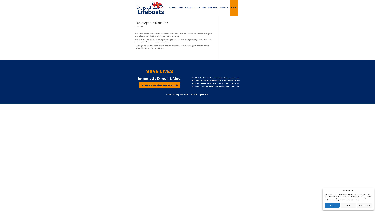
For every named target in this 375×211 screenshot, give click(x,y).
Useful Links (212, 8)
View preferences (364, 205)
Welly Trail (188, 8)
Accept (332, 205)
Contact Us (224, 8)
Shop (204, 8)
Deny (348, 205)
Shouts (197, 8)
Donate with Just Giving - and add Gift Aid (160, 85)
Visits (181, 8)
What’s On (172, 8)
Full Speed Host (202, 94)
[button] (371, 191)
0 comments (139, 26)
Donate (234, 8)
